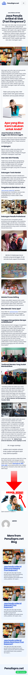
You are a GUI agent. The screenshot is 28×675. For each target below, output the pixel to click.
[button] (21, 672)
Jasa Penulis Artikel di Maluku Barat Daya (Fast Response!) (14, 642)
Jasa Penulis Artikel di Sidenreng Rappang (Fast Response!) (12, 568)
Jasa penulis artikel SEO (7, 190)
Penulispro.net (13, 3)
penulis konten (14, 312)
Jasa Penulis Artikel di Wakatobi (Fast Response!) (12, 605)
